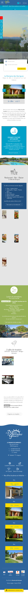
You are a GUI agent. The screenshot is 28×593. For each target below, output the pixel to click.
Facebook (12, 455)
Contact (15, 452)
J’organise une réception (13, 414)
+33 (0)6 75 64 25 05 (15, 448)
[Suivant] (23, 90)
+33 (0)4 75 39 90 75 (15, 450)
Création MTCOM (17, 583)
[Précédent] (4, 90)
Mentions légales (10, 583)
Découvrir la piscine (13, 152)
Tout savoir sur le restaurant (13, 204)
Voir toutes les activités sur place (13, 322)
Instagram (18, 455)
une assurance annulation (14, 8)
